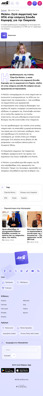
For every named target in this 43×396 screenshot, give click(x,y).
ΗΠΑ (5, 198)
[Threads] (21, 271)
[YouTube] (32, 271)
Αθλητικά (26, 300)
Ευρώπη (24, 198)
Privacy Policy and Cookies (30, 333)
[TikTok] (27, 271)
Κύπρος (3, 300)
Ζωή (24, 304)
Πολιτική (3, 10)
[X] (16, 271)
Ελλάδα (3, 312)
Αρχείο (25, 312)
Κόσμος (3, 316)
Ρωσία (14, 198)
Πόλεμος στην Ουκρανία (28, 192)
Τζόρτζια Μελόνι (9, 192)
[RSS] (38, 271)
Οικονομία (4, 308)
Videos (25, 308)
